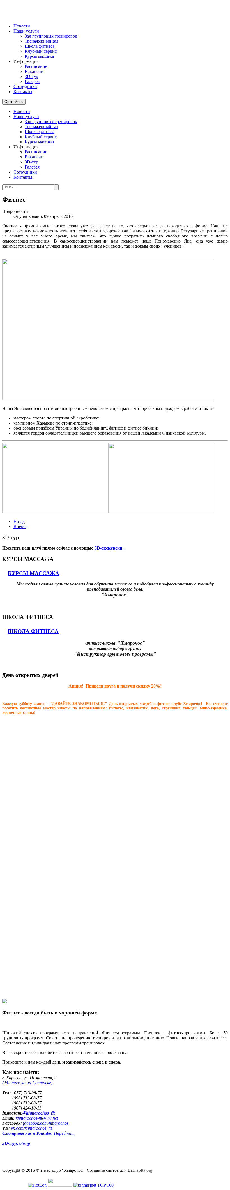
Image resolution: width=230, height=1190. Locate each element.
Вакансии (34, 71)
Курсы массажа (39, 56)
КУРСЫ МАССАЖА (33, 573)
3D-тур (31, 76)
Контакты (22, 91)
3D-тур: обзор (16, 1143)
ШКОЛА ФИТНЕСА (33, 631)
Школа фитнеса (39, 46)
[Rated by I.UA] (60, 1185)
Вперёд (20, 526)
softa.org (144, 1170)
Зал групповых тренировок (51, 36)
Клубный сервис (41, 51)
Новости (21, 26)
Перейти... (38, 1133)
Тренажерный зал (41, 41)
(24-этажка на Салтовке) (27, 1082)
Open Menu (13, 102)
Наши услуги (26, 31)
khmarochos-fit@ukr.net (37, 1118)
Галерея (32, 81)
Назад (19, 521)
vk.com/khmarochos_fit (31, 1128)
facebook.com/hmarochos (45, 1123)
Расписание (36, 66)
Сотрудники (25, 86)
